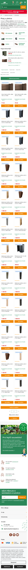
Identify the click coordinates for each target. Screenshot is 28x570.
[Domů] (2, 15)
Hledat (23, 7)
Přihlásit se (22, 497)
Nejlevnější (12, 69)
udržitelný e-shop (10, 469)
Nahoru (15, 418)
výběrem (16, 480)
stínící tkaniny (20, 24)
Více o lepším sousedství (8, 450)
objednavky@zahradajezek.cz (11, 529)
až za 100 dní (9, 475)
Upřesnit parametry (14, 78)
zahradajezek (14, 535)
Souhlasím (20, 566)
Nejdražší (18, 69)
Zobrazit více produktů (13, 65)
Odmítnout (7, 566)
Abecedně (12, 72)
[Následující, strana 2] (14, 411)
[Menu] (25, 2)
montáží (7, 482)
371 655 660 (7, 525)
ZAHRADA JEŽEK (10, 535)
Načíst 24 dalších (14, 407)
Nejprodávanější (5, 72)
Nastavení (13, 562)
